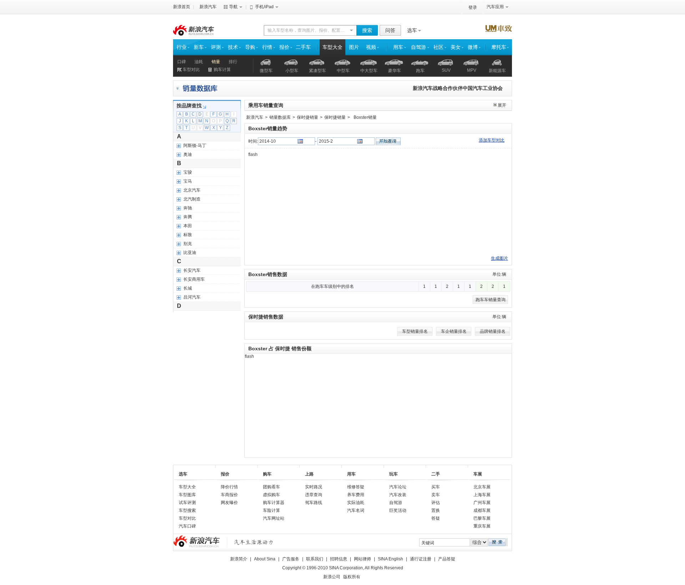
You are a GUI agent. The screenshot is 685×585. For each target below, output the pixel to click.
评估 (435, 502)
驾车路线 (313, 502)
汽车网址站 (273, 518)
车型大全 (332, 47)
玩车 (393, 474)
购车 (267, 474)
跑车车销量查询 (491, 299)
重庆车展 (482, 526)
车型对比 (191, 69)
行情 (267, 47)
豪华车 (394, 70)
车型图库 (187, 494)
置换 (435, 510)
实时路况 (313, 486)
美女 (456, 47)
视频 (371, 47)
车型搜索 (187, 510)
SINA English (390, 558)
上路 (309, 474)
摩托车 (498, 47)
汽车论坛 (397, 486)
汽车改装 (397, 494)
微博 (473, 47)
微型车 (266, 70)
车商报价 (229, 494)
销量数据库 (280, 117)
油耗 (198, 61)
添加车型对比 (491, 140)
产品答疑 (446, 558)
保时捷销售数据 (265, 317)
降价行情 (229, 486)
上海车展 (482, 494)
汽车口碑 (187, 526)
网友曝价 (229, 502)
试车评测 (187, 502)
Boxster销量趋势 (267, 128)
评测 (216, 47)
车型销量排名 (415, 331)
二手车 (303, 47)
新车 (199, 47)
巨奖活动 (397, 510)
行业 (182, 47)
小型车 (291, 70)
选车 (412, 30)
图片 (354, 47)
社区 (438, 47)
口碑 (181, 61)
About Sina (264, 558)
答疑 (435, 518)
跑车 (420, 70)
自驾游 (418, 47)
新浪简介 (238, 558)
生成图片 (499, 258)
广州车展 (482, 502)
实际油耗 (355, 502)
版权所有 (351, 576)
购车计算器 (273, 502)
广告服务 (290, 558)
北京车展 (482, 486)
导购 (250, 47)
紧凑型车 (317, 70)
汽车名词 (355, 510)
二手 (435, 474)
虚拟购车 (271, 494)
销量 (216, 61)
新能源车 (497, 70)
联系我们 (314, 558)
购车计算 (222, 69)
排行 (233, 61)
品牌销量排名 (493, 331)
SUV (446, 70)
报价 (284, 47)
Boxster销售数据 (267, 274)
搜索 (367, 30)
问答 (390, 30)
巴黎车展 (482, 518)
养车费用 (355, 494)
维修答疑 (355, 486)
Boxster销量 (365, 117)
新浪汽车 (208, 6)
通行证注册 (420, 558)
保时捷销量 (307, 117)
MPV (471, 70)
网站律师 (362, 558)
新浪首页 (181, 6)
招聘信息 (338, 558)
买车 (435, 486)
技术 (233, 47)
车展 (477, 474)
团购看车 (271, 486)
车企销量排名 (454, 331)
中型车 (343, 70)
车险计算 (271, 510)
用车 (398, 47)
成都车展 (482, 510)
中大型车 (368, 70)
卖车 (435, 494)
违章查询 (313, 494)
